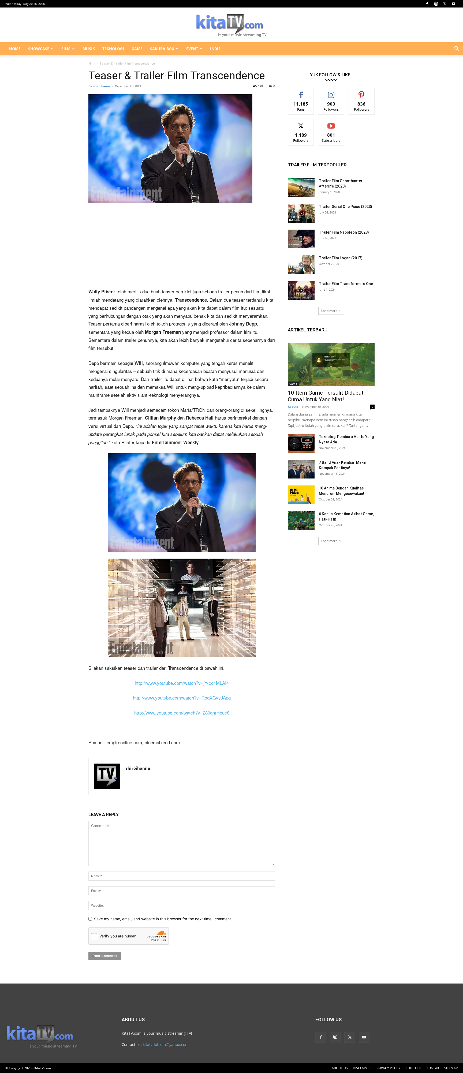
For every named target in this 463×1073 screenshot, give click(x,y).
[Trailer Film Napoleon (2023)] (301, 239)
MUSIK (89, 48)
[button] (456, 49)
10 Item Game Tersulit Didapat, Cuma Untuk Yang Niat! (326, 396)
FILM (65, 48)
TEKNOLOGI (113, 48)
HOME (15, 48)
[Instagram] (436, 4)
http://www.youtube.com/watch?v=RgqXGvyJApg (182, 697)
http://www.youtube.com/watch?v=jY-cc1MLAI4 (182, 682)
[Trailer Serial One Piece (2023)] (301, 213)
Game (293, 384)
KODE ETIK (413, 1068)
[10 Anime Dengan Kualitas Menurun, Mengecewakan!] (301, 494)
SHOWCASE (38, 48)
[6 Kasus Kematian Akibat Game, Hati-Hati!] (301, 520)
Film (91, 63)
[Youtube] (454, 4)
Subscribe (331, 123)
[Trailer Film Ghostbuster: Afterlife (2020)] (301, 187)
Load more (329, 310)
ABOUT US (340, 1068)
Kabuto (293, 407)
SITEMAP (451, 1068)
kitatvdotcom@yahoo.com (166, 1044)
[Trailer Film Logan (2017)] (301, 264)
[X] (445, 4)
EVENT (192, 48)
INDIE (215, 48)
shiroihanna (102, 86)
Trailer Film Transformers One (346, 284)
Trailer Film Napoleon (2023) (344, 232)
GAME (137, 48)
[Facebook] (427, 4)
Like (301, 92)
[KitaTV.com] (231, 25)
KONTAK (433, 1068)
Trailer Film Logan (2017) (341, 258)
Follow (331, 92)
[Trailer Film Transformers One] (301, 290)
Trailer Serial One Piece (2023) (345, 206)
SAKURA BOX (162, 48)
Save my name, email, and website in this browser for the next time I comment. (163, 919)
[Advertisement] (181, 247)
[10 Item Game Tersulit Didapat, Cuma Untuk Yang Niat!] (331, 364)
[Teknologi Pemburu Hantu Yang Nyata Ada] (301, 443)
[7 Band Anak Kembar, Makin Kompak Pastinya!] (301, 469)
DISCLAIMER (362, 1068)
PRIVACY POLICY (388, 1068)
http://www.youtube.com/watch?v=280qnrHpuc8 (181, 712)
